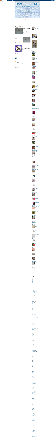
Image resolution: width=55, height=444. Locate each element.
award (32, 303)
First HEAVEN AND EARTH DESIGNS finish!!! (37, 161)
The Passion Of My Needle (34, 414)
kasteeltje (18, 53)
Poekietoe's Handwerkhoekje (35, 98)
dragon (32, 334)
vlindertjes (33, 424)
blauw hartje (33, 311)
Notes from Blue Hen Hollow (35, 247)
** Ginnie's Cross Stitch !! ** (35, 201)
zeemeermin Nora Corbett (34, 436)
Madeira (32, 375)
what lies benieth (33, 429)
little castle (33, 373)
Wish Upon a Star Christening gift (36, 198)
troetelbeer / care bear (34, 418)
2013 (33, 277)
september (34, 295)
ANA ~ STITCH (34, 160)
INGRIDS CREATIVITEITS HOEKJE (35, 269)
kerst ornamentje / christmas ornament (35, 359)
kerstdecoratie (33, 362)
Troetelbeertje (33, 419)
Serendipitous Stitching (34, 61)
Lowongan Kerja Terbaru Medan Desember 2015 (36, 175)
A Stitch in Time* (34, 66)
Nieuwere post (16, 68)
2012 (33, 278)
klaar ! (35, 257)
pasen (32, 388)
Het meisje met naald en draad (35, 206)
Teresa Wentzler (33, 412)
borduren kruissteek (34, 314)
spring (32, 408)
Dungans (32, 335)
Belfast (32, 308)
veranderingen (33, 423)
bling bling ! (34, 292)
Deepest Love (33, 324)
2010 (33, 280)
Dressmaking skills (37, 202)
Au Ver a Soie (33, 302)
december (34, 283)
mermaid (32, 377)
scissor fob (33, 398)
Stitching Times (34, 155)
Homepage (23, 68)
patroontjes (33, 392)
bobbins (32, 313)
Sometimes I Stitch (34, 233)
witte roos (33, 432)
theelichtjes (33, 415)
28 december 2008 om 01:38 (21, 65)
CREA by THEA (34, 127)
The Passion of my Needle (35, 270)
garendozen (33, 340)
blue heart (33, 312)
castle (32, 319)
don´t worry (33, 332)
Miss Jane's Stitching (34, 136)
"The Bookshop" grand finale (36, 146)
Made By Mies (33, 115)
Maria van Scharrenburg (34, 376)
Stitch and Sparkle (34, 178)
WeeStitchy (33, 268)
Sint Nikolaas (33, 402)
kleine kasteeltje (33, 364)
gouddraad (33, 345)
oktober (34, 294)
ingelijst (32, 352)
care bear (32, 316)
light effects (33, 370)
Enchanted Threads (34, 183)
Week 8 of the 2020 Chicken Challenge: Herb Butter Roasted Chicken (37, 86)
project (32, 393)
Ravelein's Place (34, 222)
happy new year (33, 348)
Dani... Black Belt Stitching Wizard (35, 150)
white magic (33, 430)
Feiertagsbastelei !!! (37, 118)
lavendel (32, 367)
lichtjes (32, 369)
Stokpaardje (36, 80)
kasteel (32, 356)
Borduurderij (33, 80)
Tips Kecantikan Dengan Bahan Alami (37, 207)
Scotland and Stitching (34, 192)
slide (32, 404)
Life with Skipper (34, 261)
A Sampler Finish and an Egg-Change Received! (37, 226)
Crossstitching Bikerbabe (35, 220)
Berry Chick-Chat (33, 309)
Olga (17, 60)
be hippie (33, 307)
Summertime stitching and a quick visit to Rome (37, 58)
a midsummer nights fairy (34, 300)
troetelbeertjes (33, 420)
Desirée (33, 238)
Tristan (32, 417)
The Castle (33, 413)
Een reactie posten (17, 67)
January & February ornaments (37, 71)
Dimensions (33, 327)
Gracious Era (33, 346)
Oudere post (29, 68)
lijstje (32, 372)
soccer (32, 407)
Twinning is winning (37, 99)
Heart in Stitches (34, 224)
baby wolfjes (33, 304)
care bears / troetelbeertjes (34, 317)
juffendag (33, 354)
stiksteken (33, 409)
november (34, 293)
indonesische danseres (34, 351)
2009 (33, 281)
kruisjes (32, 366)
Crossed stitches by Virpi (35, 169)
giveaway (33, 343)
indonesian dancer (33, 350)
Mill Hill (32, 378)
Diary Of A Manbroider (34, 229)
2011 (33, 279)
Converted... (36, 94)
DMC (32, 330)
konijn (32, 365)
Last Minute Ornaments (36, 151)
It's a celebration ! (36, 211)
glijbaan (32, 344)
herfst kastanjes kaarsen (34, 349)
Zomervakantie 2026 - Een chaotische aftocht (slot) (37, 54)
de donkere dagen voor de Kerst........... (35, 290)
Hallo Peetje (33, 272)
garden (32, 339)
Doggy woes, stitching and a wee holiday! (37, 165)
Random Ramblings (34, 122)
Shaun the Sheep (33, 399)
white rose (33, 431)
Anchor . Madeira (33, 301)
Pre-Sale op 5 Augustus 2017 (36, 132)
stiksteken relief (33, 410)
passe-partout (33, 389)
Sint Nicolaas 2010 (33, 401)
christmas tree (33, 321)
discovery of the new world (34, 329)
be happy (32, 306)
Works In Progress (37, 248)
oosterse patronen (33, 383)
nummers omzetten (33, 382)
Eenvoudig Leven (34, 52)
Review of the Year (37, 111)
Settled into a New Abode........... (37, 230)
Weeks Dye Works (33, 428)
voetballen (33, 425)
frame (32, 337)
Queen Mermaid (33, 394)
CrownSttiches (33, 323)
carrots (32, 318)
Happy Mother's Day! (37, 234)
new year (32, 380)
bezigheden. (36, 141)
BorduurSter (27, 4)
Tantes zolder (33, 271)
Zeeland (32, 434)
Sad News (36, 243)
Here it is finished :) (34, 266)
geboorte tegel (33, 341)
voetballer (33, 426)
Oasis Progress (36, 179)
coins (32, 322)
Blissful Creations (34, 75)
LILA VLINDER (34, 215)
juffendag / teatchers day (34, 355)
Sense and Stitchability (34, 110)
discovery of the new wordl (34, 328)
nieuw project (33, 381)
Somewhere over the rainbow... (35, 89)
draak (32, 333)
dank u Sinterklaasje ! (35, 291)
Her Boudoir (33, 84)
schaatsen (33, 397)
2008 (33, 282)
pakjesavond (33, 387)
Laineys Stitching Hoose (34, 164)
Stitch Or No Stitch (34, 145)
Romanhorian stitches (34, 252)
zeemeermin (33, 435)
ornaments (33, 386)
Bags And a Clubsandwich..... (36, 193)
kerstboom (33, 361)
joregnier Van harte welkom (35, 103)
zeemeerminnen (33, 437)
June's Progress (36, 62)
